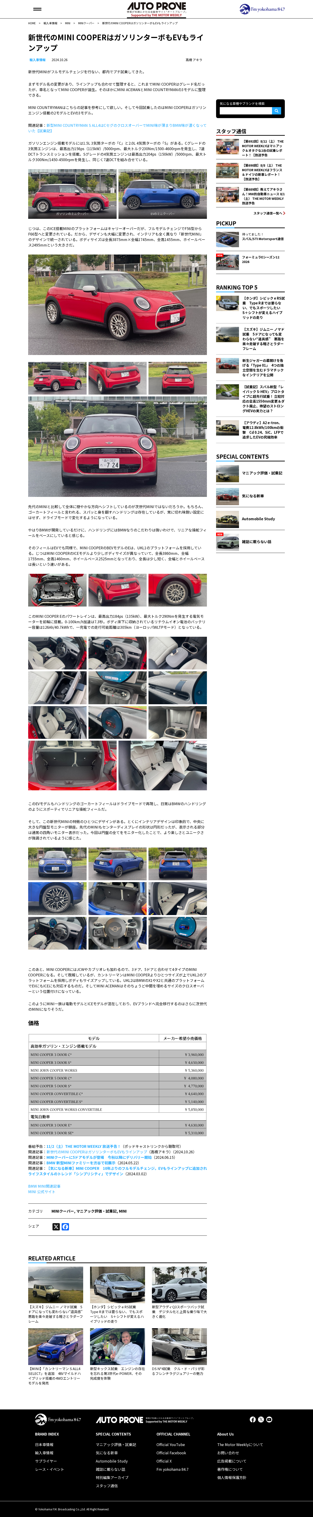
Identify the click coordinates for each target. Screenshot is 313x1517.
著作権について (230, 1469)
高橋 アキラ (194, 59)
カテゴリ (35, 1211)
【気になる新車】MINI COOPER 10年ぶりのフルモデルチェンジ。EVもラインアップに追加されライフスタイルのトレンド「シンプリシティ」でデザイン (117, 1170)
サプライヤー (46, 1461)
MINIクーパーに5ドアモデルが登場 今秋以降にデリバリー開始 (99, 1157)
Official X (164, 1461)
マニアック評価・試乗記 (96, 1211)
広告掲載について (232, 1461)
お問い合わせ (228, 1452)
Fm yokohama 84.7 (172, 1469)
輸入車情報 (38, 59)
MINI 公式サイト (41, 1191)
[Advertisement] (250, 60)
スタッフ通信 (107, 1485)
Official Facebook (171, 1452)
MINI (123, 1211)
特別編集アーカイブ (112, 1477)
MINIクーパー (63, 1211)
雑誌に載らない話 (110, 1469)
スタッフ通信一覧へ (267, 213)
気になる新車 (107, 1452)
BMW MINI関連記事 (44, 1186)
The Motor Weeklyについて (240, 1444)
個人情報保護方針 (232, 1477)
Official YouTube (170, 1444)
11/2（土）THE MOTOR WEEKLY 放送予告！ (84, 1146)
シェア (33, 1226)
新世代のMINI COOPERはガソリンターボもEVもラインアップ (97, 1151)
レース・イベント (49, 1469)
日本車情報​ (44, 1444)
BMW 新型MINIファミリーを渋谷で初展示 (81, 1162)
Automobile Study (112, 1461)
